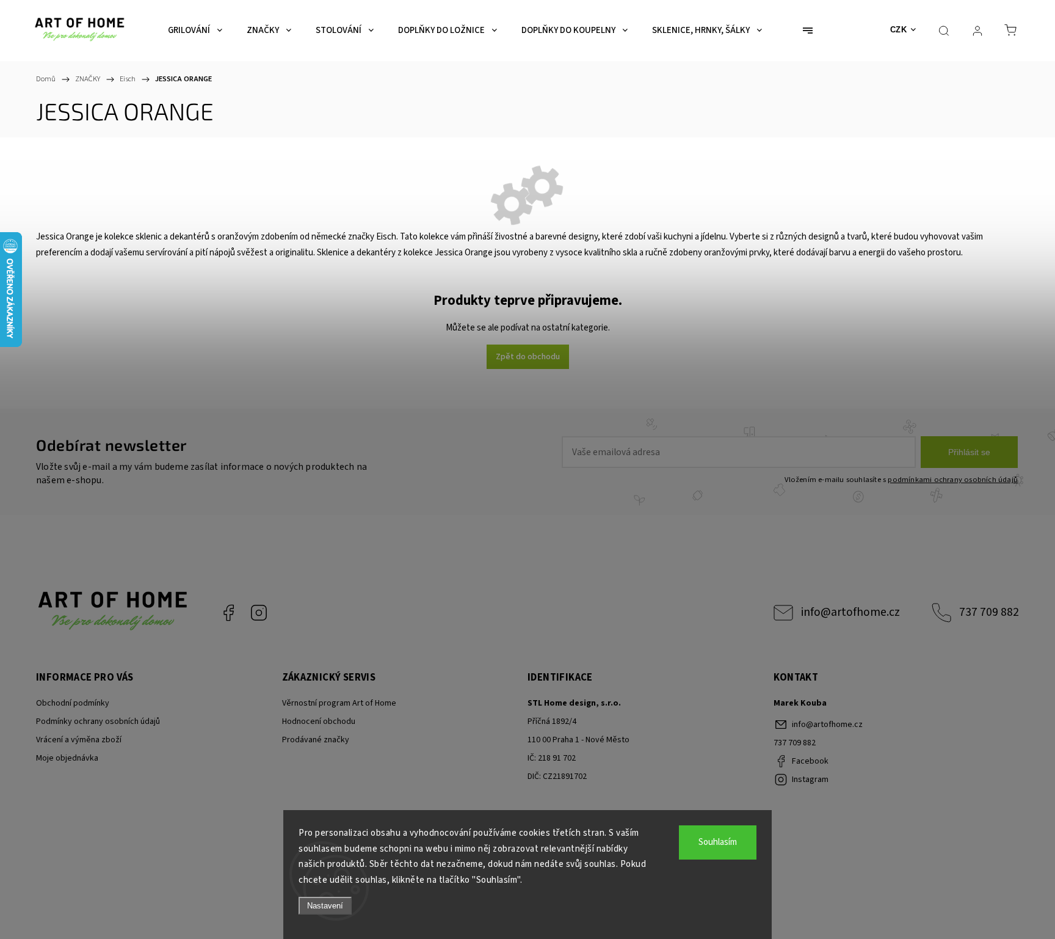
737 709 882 (989, 612)
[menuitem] (195, 30)
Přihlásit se (969, 452)
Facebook (228, 613)
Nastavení (325, 905)
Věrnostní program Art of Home (339, 703)
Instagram (259, 613)
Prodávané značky (315, 740)
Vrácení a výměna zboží (78, 740)
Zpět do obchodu (528, 357)
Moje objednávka (67, 758)
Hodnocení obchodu (318, 721)
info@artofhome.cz (850, 612)
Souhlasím (717, 842)
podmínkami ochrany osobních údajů (953, 479)
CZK (898, 29)
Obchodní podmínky (72, 703)
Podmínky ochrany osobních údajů (98, 721)
